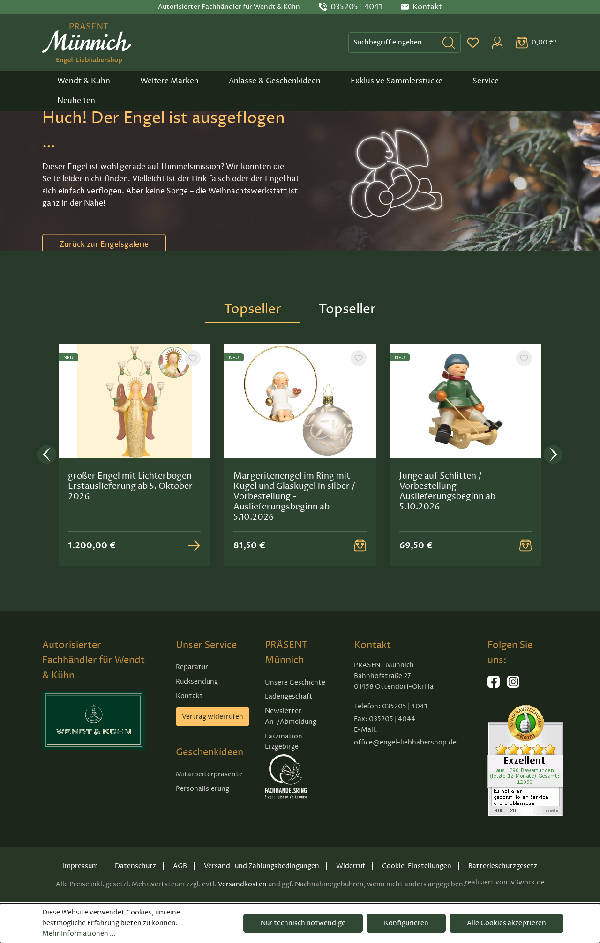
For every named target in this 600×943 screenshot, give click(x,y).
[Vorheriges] (47, 455)
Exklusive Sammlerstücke (396, 81)
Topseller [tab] (252, 309)
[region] (300, 455)
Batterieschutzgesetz (502, 866)
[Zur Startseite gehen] (86, 43)
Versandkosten (242, 884)
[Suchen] (449, 42)
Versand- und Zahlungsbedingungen (261, 866)
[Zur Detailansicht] (194, 545)
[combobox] (392, 42)
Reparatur (192, 667)
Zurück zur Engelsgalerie (104, 244)
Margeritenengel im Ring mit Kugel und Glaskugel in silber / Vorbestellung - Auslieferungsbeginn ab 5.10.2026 (294, 496)
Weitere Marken (169, 81)
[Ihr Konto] (497, 43)
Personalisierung (202, 789)
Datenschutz (135, 866)
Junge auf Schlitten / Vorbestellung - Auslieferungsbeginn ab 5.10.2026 (447, 491)
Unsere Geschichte (295, 682)
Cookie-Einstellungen (416, 866)
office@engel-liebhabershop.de (405, 742)
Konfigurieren (406, 923)
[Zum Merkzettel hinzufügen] (193, 358)
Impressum (80, 866)
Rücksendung (197, 681)
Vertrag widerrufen (212, 717)
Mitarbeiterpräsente (209, 774)
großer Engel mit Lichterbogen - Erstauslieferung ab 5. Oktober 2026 (133, 486)
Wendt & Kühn (83, 81)
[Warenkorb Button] (360, 545)
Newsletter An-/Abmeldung (290, 716)
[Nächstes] (553, 455)
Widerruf (350, 866)
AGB (180, 866)
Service (485, 81)
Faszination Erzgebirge (283, 741)
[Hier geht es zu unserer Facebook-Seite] (494, 686)
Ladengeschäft (289, 696)
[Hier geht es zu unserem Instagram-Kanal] (513, 686)
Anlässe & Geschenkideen (275, 81)
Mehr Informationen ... (78, 933)
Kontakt (189, 696)
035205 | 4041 (356, 7)
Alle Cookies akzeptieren (506, 923)
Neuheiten (76, 100)
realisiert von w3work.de (505, 882)
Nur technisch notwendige (303, 923)
